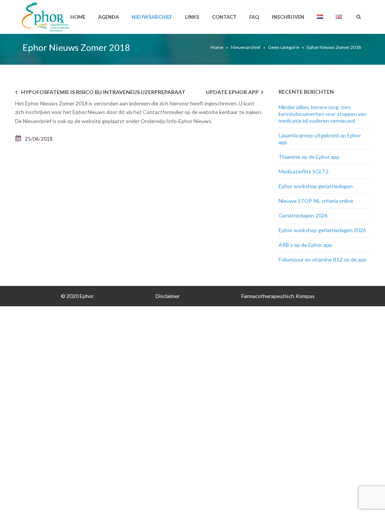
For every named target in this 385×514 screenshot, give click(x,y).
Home (77, 17)
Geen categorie (283, 47)
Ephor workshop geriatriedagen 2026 (322, 230)
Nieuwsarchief (152, 17)
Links (192, 17)
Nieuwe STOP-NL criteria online (316, 201)
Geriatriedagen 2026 (303, 215)
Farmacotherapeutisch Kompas (278, 296)
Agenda (108, 17)
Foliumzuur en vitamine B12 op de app (323, 259)
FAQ (254, 17)
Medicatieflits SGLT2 (304, 171)
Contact (224, 17)
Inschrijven (288, 17)
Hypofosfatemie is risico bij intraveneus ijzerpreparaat (103, 92)
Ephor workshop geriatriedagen (316, 186)
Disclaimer (168, 296)
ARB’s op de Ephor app (305, 245)
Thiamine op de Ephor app (309, 157)
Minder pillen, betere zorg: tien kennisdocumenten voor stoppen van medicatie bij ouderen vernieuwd (322, 114)
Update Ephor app (232, 92)
